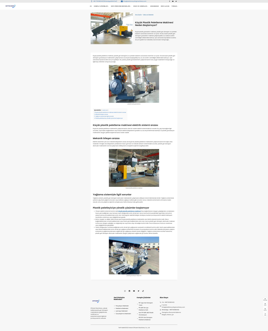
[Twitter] (176, 1)
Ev (91, 6)
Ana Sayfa (138, 15)
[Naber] (124, 291)
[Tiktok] (143, 291)
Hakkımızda (154, 6)
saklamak (105, 110)
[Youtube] (173, 1)
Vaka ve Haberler (148, 15)
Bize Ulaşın (165, 6)
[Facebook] (169, 1)
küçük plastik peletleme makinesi (129, 211)
